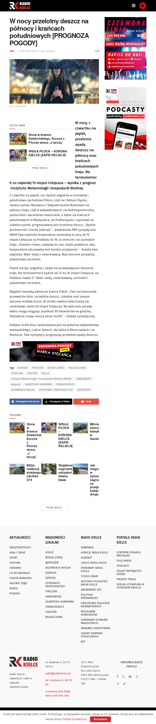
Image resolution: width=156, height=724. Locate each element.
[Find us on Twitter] (136, 677)
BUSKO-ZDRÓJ (56, 368)
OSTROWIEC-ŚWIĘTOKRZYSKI (55, 584)
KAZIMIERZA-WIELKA (58, 567)
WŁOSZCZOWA (77, 368)
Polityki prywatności (74, 719)
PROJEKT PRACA (126, 579)
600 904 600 (61, 695)
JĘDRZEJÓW (84, 390)
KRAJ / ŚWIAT (17, 552)
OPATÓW (32, 373)
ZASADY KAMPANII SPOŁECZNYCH (92, 635)
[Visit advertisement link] (125, 48)
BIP (83, 641)
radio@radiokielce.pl (58, 673)
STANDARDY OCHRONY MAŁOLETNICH (94, 621)
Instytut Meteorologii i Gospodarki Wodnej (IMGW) (41, 379)
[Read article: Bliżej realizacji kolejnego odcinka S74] (17, 469)
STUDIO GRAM (89, 576)
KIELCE (45, 373)
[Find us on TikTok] (124, 684)
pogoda (16, 384)
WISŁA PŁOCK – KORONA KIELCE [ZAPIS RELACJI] (48, 153)
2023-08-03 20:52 (28, 51)
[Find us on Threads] (118, 684)
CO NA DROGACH (20, 573)
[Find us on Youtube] (130, 677)
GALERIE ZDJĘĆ (18, 583)
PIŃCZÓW (37, 368)
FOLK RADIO (124, 560)
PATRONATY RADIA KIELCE (92, 569)
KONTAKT (86, 557)
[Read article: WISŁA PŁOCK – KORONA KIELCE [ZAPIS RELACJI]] (18, 155)
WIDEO (14, 588)
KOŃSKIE (23, 368)
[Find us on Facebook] (117, 677)
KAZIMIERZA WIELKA (23, 390)
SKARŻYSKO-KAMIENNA (38, 384)
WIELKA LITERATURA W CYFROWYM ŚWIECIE (130, 586)
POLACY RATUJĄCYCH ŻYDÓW (129, 572)
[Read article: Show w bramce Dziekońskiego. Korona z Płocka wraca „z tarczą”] (18, 139)
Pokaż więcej (40, 168)
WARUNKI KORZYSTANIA (95, 628)
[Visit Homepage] (21, 5)
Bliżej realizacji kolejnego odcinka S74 (34, 472)
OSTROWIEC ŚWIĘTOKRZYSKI (56, 390)
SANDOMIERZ (83, 379)
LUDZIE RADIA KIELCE (94, 562)
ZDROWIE (15, 568)
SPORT (14, 557)
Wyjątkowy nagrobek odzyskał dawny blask (66, 472)
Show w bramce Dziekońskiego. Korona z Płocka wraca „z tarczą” (46, 138)
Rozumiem (100, 719)
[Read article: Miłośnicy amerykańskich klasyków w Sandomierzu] (80, 427)
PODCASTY (123, 565)
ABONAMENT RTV (91, 589)
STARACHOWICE (65, 384)
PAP (12, 51)
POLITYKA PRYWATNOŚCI (89, 596)
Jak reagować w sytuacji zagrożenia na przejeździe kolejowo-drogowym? (98, 480)
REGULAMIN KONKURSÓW (89, 613)
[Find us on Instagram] (123, 677)
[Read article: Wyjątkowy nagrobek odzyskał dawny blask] (49, 469)
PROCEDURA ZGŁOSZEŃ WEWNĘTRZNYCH (95, 605)
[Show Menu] (133, 5)
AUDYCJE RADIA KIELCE (94, 552)
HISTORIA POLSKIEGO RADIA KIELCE (94, 583)
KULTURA (15, 562)
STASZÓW (17, 373)
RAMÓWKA (87, 547)
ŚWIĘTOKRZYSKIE (20, 547)
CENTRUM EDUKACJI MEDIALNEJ (129, 554)
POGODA (15, 593)
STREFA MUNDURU (21, 578)
